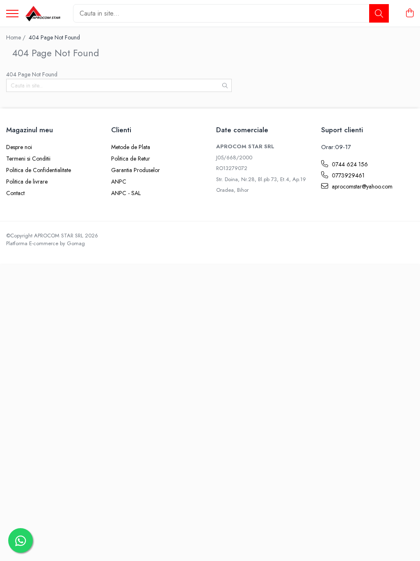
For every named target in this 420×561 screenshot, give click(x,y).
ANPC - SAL (126, 193)
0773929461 (347, 175)
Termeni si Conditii (28, 158)
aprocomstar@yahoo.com (361, 186)
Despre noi (19, 147)
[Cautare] (379, 13)
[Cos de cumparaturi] (409, 13)
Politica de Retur (130, 158)
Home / (16, 37)
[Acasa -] (43, 13)
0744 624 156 (349, 164)
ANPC (118, 181)
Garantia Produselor (135, 170)
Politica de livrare (27, 181)
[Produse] (12, 14)
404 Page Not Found (54, 37)
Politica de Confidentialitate (38, 170)
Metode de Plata (130, 147)
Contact (15, 193)
